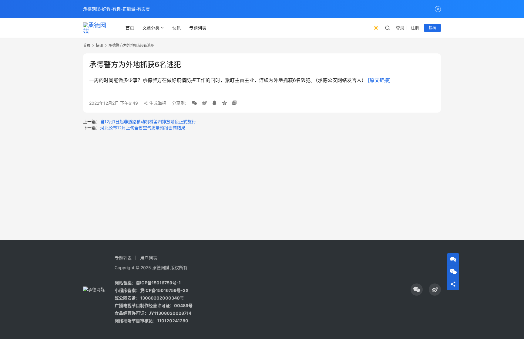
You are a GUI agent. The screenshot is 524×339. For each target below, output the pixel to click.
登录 (400, 27)
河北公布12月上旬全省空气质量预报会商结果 (142, 127)
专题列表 (197, 27)
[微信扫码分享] (194, 103)
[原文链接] (379, 80)
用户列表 (148, 257)
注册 (415, 27)
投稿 (432, 27)
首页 (130, 27)
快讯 (176, 27)
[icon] (417, 289)
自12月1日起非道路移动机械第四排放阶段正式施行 (148, 121)
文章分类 (151, 27)
